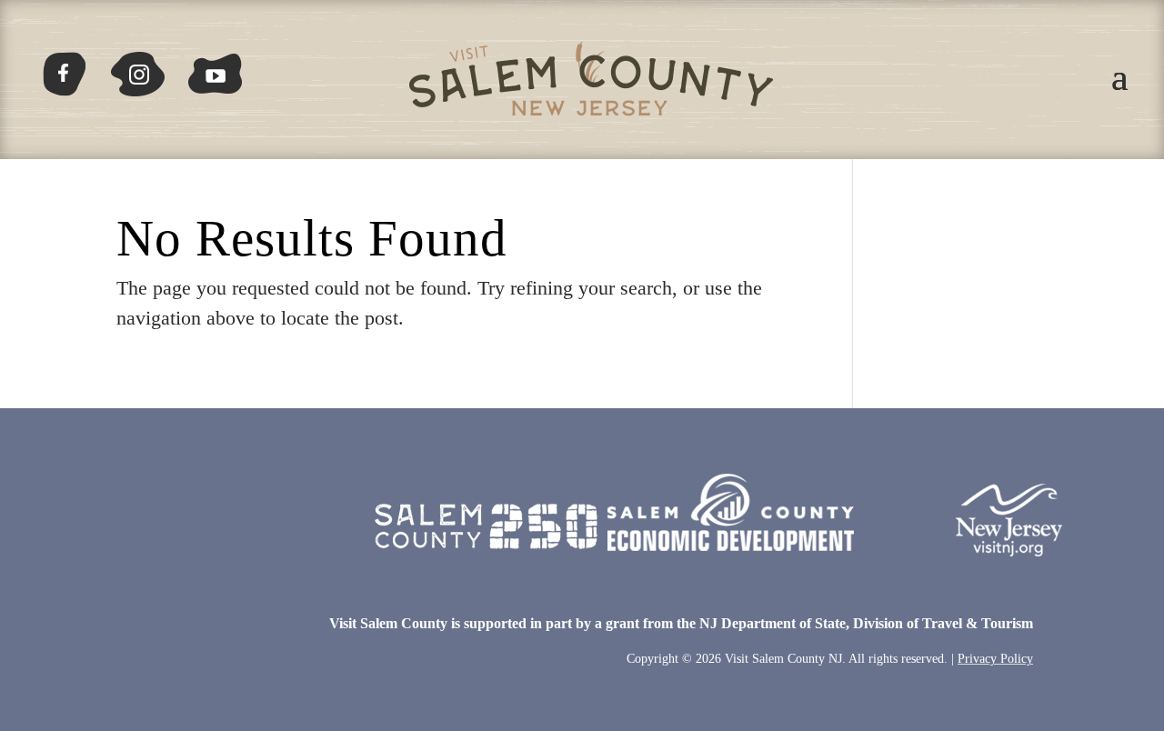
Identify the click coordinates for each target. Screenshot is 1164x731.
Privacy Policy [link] (995, 659)
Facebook (72, 66)
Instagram (135, 66)
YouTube (215, 66)
